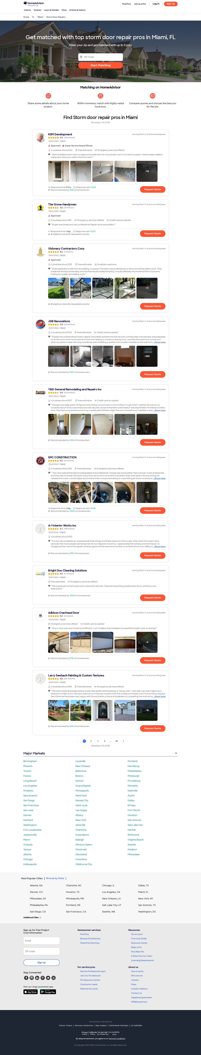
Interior (27, 10)
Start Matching (101, 65)
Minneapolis (82, 790)
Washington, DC (147, 911)
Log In (156, 3)
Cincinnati (81, 849)
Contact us (136, 993)
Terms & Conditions (117, 1039)
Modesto (28, 790)
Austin (131, 795)
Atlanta (27, 854)
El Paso (132, 805)
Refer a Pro (136, 947)
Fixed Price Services (89, 943)
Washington (30, 825)
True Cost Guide (139, 938)
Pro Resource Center (90, 980)
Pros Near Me (137, 951)
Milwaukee (134, 854)
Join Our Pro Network (90, 975)
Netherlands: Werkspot (118, 1025)
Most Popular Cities (32, 878)
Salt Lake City (135, 825)
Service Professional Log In (93, 971)
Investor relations (139, 989)
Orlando (28, 844)
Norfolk (132, 829)
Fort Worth (134, 810)
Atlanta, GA (36, 885)
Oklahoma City (83, 864)
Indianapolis (30, 864)
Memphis (133, 785)
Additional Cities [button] (31, 917)
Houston (132, 815)
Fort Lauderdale (32, 829)
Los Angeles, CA (111, 892)
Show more (160, 342)
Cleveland (81, 854)
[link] (100, 138)
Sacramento (30, 795)
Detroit (79, 780)
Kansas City (81, 800)
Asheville (80, 825)
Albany (79, 815)
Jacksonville (30, 834)
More (64, 10)
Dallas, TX (143, 885)
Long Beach (30, 780)
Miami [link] (40, 17)
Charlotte (80, 829)
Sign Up (171, 3)
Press (133, 984)
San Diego (29, 800)
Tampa (27, 849)
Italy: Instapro (101, 1025)
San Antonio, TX (147, 905)
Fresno (27, 776)
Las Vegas (81, 810)
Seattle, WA (108, 911)
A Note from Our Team (141, 956)
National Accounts (89, 989)
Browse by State (55, 878)
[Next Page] (123, 741)
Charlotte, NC (73, 885)
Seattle (132, 844)
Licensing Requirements (142, 960)
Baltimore (80, 771)
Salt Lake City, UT (111, 905)
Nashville (133, 790)
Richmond (133, 834)
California (93, 1033)
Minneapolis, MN (75, 898)
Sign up (41, 962)
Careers (135, 980)
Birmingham (30, 761)
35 (117, 741)
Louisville (80, 761)
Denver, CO (36, 892)
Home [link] (26, 17)
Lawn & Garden (51, 10)
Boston (79, 776)
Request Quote (152, 189)
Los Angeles (30, 785)
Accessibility (114, 1033)
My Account (137, 934)
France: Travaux (65, 1025)
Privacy (85, 1033)
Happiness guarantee (141, 997)
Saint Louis (81, 805)
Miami (26, 839)
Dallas (131, 800)
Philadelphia (134, 771)
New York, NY (145, 898)
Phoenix (27, 766)
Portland (132, 761)
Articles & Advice (77, 10)
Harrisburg (133, 766)
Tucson (27, 771)
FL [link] (33, 17)
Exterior (37, 10)
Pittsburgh (133, 776)
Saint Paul (80, 795)
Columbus (81, 859)
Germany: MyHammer (84, 1025)
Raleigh (79, 839)
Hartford (28, 820)
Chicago (28, 859)
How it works (137, 971)
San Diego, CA (38, 911)
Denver (27, 815)
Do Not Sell (103, 1033)
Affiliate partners (139, 1002)
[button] (58, 171)
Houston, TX (72, 892)
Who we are (137, 975)
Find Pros (84, 934)
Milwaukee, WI (38, 898)
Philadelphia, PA (39, 905)
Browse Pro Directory (90, 938)
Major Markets (34, 753)
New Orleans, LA (111, 898)
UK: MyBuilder (136, 1025)
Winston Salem (83, 844)
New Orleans (82, 766)
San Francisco (31, 805)
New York (80, 820)
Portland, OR (73, 905)
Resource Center (139, 943)
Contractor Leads (88, 984)
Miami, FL (143, 892)
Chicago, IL (108, 885)
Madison (132, 849)
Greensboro (82, 834)
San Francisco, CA (76, 911)
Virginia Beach (136, 839)
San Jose (28, 810)
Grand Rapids (83, 785)
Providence (134, 780)
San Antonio (134, 820)
